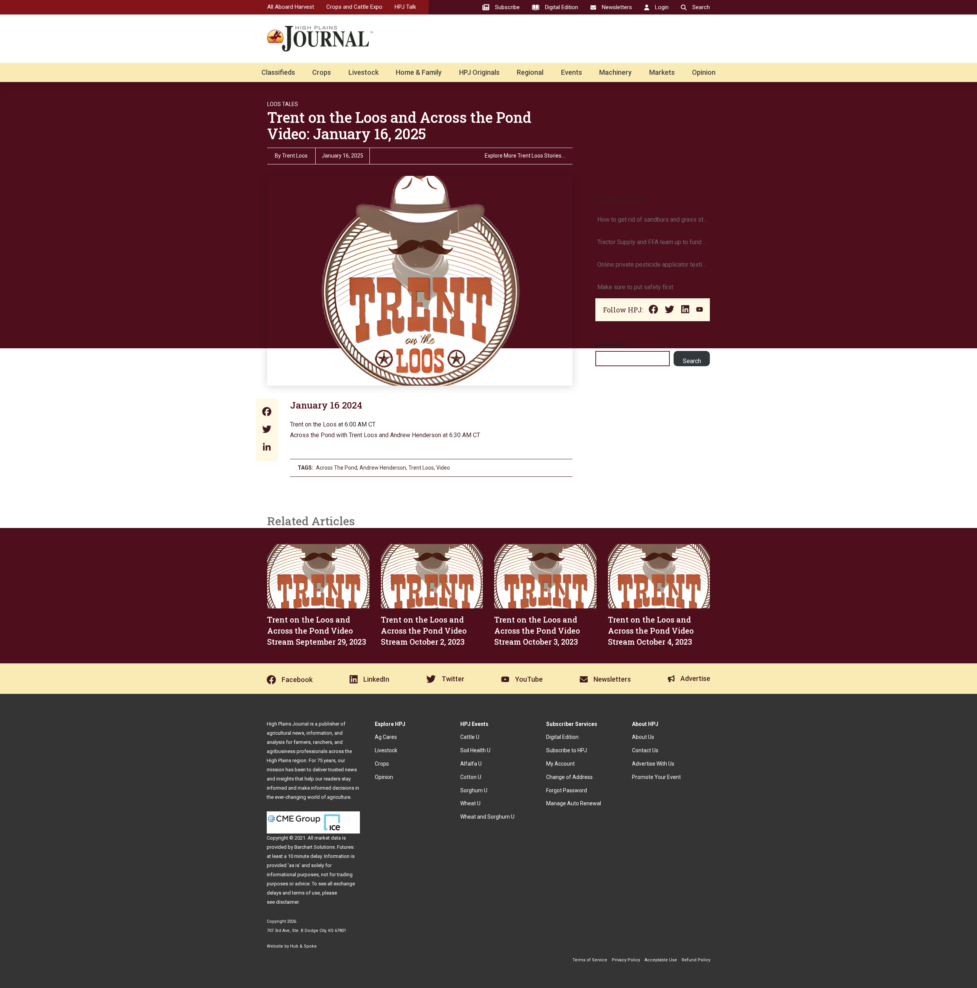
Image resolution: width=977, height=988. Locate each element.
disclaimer (287, 902)
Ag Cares (386, 737)
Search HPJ (610, 345)
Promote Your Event (656, 777)
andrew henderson (383, 468)
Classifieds (278, 72)
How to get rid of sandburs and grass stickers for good (652, 219)
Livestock (363, 72)
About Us (643, 737)
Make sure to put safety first (636, 287)
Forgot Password (566, 790)
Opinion (704, 72)
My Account (560, 764)
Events (571, 72)
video (443, 468)
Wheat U (470, 803)
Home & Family (419, 72)
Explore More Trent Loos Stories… (525, 156)
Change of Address (569, 777)
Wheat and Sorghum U (487, 817)
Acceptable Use (661, 959)
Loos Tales (282, 104)
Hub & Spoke (303, 946)
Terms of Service (589, 959)
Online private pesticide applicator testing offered (652, 264)
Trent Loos (295, 156)
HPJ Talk (405, 6)
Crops (321, 72)
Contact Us (645, 750)
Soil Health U (475, 750)
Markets (662, 72)
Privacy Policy (626, 959)
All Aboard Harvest (290, 6)
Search (692, 361)
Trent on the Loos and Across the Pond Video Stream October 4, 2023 (651, 631)
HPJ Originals (479, 72)
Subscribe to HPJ (566, 750)
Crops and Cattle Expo (354, 6)
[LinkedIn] (267, 448)
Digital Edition (562, 737)
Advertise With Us (653, 764)
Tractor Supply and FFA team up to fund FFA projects (652, 242)
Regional (530, 72)
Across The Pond (336, 468)
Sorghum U (473, 790)
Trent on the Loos (313, 424)
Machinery (615, 72)
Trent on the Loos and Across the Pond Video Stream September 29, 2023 (316, 631)
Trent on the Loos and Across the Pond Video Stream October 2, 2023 (424, 631)
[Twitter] (267, 430)
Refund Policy (696, 959)
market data (327, 838)
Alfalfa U (471, 764)
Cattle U (469, 737)
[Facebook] (267, 412)
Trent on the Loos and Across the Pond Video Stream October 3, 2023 (537, 631)
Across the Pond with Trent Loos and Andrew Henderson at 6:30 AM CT (385, 435)
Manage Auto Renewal (573, 803)
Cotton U (470, 777)
